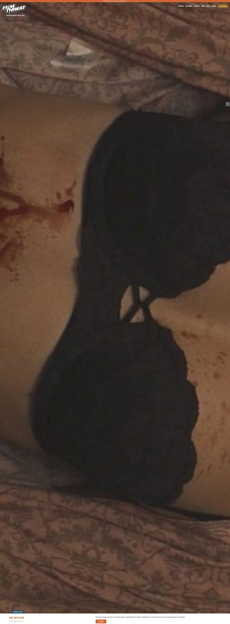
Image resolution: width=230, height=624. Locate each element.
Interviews (188, 6)
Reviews (181, 6)
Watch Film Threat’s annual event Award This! (115, 1)
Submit (214, 6)
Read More (101, 621)
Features (197, 6)
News (203, 6)
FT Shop (223, 6)
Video (208, 6)
